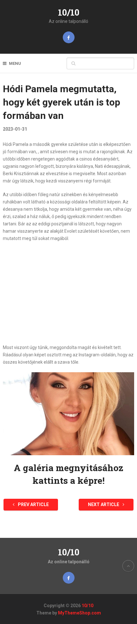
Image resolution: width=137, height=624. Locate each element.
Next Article (104, 504)
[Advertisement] (68, 293)
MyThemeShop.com (79, 612)
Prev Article (33, 504)
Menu (15, 63)
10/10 (68, 12)
